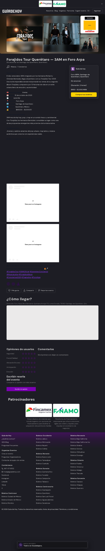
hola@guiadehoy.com (12, 472)
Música (13, 67)
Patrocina (70, 11)
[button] (25, 34)
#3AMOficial (24, 271)
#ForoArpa (36, 277)
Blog (56, 11)
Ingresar (97, 11)
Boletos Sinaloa (76, 445)
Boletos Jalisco (41, 439)
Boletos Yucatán (42, 475)
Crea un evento (7, 454)
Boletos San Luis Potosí (44, 496)
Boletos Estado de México (11, 500)
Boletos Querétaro (43, 493)
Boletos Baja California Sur (80, 442)
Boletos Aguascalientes (44, 500)
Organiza (62, 11)
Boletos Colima (41, 449)
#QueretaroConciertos (39, 271)
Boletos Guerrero (77, 488)
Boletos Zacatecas (43, 503)
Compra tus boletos (83, 94)
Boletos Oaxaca (76, 482)
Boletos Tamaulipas (43, 460)
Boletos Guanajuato (43, 490)
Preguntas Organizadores (11, 457)
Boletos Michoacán (43, 442)
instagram (5, 478)
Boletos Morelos (8, 503)
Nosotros (49, 11)
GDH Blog (5, 442)
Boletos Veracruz (77, 467)
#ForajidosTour (13, 271)
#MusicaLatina (12, 274)
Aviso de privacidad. (51, 509)
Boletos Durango (77, 455)
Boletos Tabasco (42, 482)
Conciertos (22, 67)
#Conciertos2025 (14, 277)
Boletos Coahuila (42, 463)
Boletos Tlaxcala (77, 473)
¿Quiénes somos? (8, 439)
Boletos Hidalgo (76, 470)
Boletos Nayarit (41, 445)
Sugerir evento (80, 11)
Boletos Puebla (76, 463)
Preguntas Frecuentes (10, 445)
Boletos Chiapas (77, 485)
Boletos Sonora (76, 449)
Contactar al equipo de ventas (13, 460)
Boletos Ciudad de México (11, 496)
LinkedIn (4, 482)
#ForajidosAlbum (26, 274)
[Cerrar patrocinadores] (102, 4)
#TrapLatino (26, 277)
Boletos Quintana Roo (44, 472)
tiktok (4, 485)
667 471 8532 (9, 468)
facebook (5, 475)
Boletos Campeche (43, 478)
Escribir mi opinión (21, 389)
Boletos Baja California (79, 439)
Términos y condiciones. (68, 509)
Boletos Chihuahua (77, 452)
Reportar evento (47, 290)
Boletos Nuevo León (43, 457)
